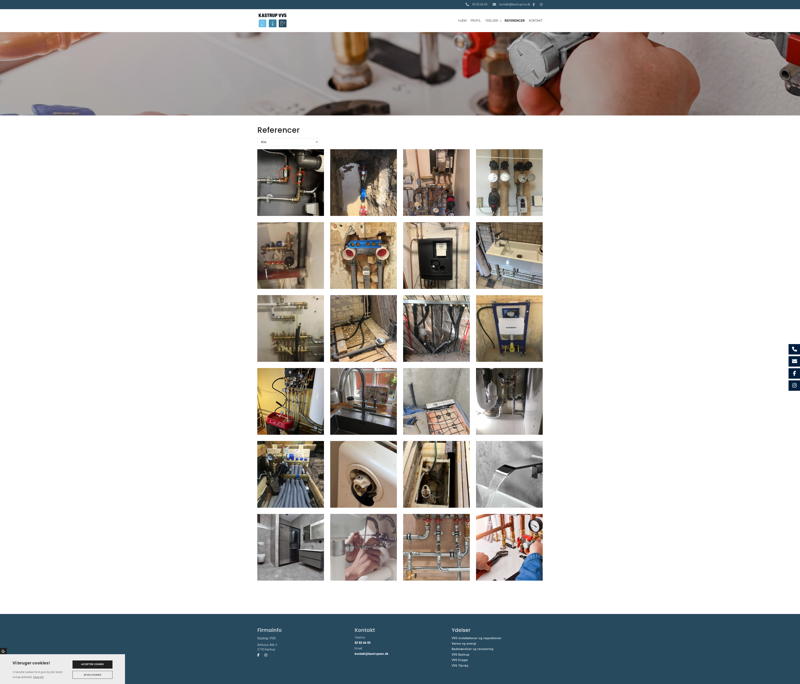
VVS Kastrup (460, 654)
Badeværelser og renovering (472, 649)
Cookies (3, 651)
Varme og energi (464, 643)
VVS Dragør (460, 660)
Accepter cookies (92, 664)
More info (38, 677)
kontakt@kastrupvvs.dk (514, 4)
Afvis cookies (92, 675)
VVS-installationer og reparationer (476, 638)
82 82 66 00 (480, 4)
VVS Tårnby (460, 665)
